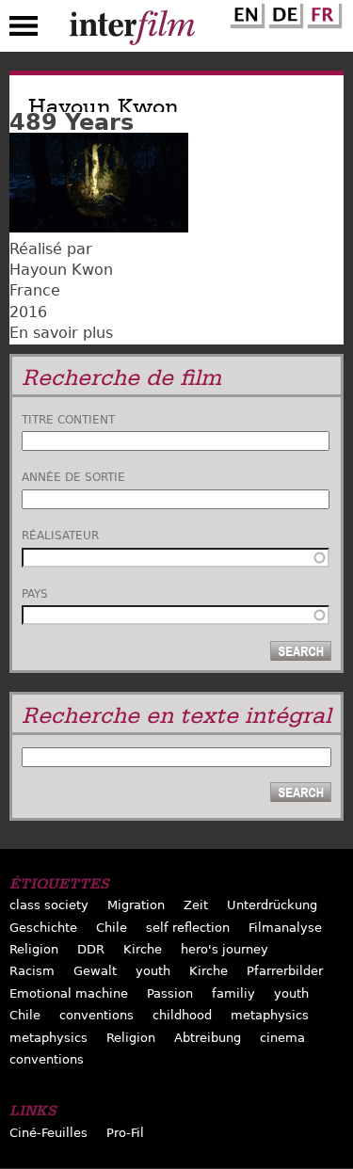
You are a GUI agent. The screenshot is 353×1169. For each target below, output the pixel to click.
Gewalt (95, 971)
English (245, 12)
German (283, 12)
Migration (136, 905)
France (34, 290)
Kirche (142, 949)
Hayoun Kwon (61, 270)
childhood (182, 1015)
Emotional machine (68, 993)
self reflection (188, 928)
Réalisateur (60, 535)
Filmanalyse (285, 928)
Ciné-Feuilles (48, 1133)
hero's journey (224, 949)
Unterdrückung (272, 905)
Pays (35, 594)
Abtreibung (207, 1038)
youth (153, 971)
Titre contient (68, 419)
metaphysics (270, 1015)
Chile (111, 928)
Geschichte (43, 928)
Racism (32, 971)
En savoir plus (61, 333)
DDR (90, 949)
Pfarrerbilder (285, 971)
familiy (233, 993)
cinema (282, 1038)
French (322, 12)
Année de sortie (73, 477)
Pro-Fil (125, 1133)
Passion (170, 993)
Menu (23, 30)
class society (48, 905)
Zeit (196, 905)
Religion (33, 949)
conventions (96, 1015)
